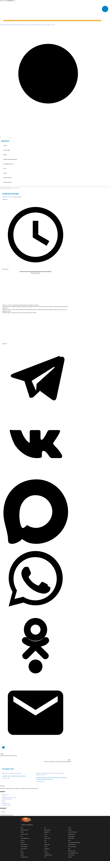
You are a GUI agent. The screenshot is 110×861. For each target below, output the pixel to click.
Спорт (45, 857)
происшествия (46, 844)
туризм (69, 840)
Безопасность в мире (24, 834)
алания (22, 827)
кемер (22, 850)
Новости (45, 836)
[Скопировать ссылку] (3, 747)
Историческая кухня (24, 844)
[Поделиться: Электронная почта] (35, 745)
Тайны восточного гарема (72, 832)
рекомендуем (46, 848)
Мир (9, 778)
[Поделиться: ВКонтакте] (35, 477)
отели (45, 842)
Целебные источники (51, 24)
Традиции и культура (71, 834)
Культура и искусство (42, 24)
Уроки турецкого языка (72, 846)
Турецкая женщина (71, 836)
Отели (34, 24)
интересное (23, 840)
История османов (24, 848)
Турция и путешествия (71, 844)
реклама (45, 846)
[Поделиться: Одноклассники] (35, 678)
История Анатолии (24, 846)
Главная (5, 145)
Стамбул (8, 24)
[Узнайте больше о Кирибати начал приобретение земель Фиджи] (11, 773)
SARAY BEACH (5, 141)
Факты (69, 848)
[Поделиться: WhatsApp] (35, 611)
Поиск (14, 0)
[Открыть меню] (55, 137)
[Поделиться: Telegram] (35, 410)
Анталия (36, 24)
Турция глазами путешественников (16, 24)
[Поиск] (55, 135)
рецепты (45, 850)
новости (45, 834)
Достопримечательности (28, 24)
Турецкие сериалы (71, 838)
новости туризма (3, 24)
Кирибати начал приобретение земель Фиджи (13, 776)
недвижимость (46, 832)
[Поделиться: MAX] (35, 544)
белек (22, 836)
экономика (70, 857)
